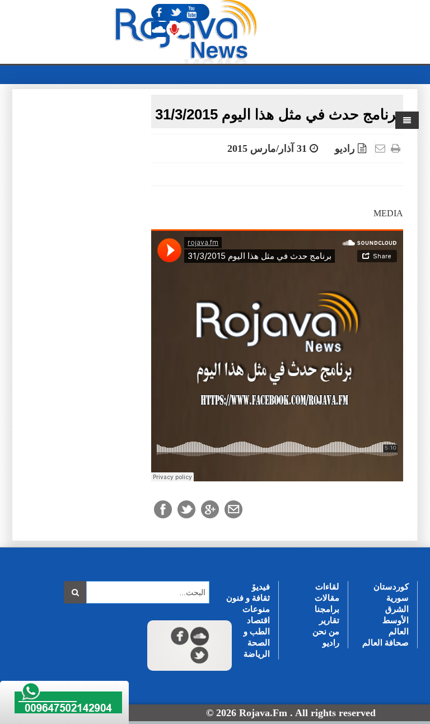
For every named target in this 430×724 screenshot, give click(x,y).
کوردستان (391, 586)
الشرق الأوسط (395, 614)
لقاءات (327, 586)
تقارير (329, 620)
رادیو (345, 148)
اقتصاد (258, 620)
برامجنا (327, 609)
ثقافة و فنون (248, 597)
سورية (397, 597)
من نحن (325, 631)
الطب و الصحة (257, 636)
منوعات (256, 609)
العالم (399, 631)
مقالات (327, 597)
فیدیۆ (261, 586)
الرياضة (257, 653)
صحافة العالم (385, 642)
